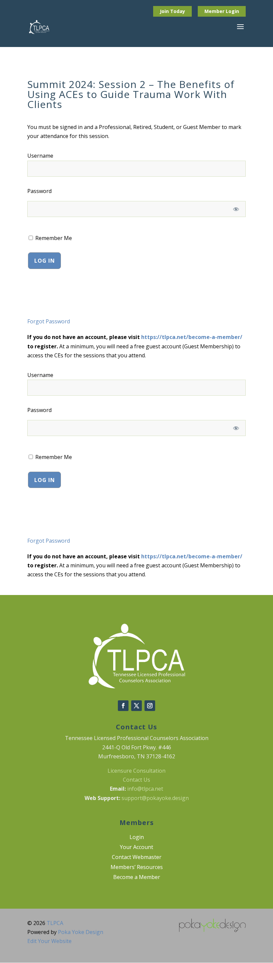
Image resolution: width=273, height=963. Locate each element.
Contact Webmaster (136, 858)
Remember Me (53, 238)
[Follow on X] (136, 705)
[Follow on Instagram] (149, 705)
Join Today (172, 11)
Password (39, 191)
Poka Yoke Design (80, 932)
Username (40, 155)
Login (232, 11)
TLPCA (55, 923)
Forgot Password (48, 321)
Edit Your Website (49, 941)
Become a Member (136, 878)
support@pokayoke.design (155, 798)
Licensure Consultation (136, 770)
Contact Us (136, 779)
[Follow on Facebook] (123, 705)
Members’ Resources (137, 868)
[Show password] (236, 209)
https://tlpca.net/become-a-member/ (191, 337)
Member (215, 11)
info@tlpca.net (145, 788)
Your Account (136, 848)
